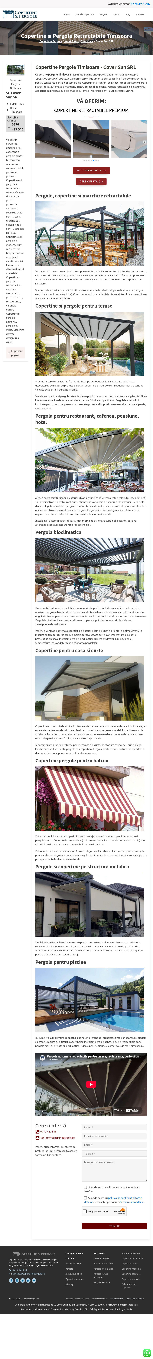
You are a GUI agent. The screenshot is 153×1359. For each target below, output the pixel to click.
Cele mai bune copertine (129, 1286)
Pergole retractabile (103, 1263)
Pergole (103, 14)
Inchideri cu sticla (73, 1273)
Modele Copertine (85, 14)
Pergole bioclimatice (103, 1268)
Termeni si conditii (99, 1298)
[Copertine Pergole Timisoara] (15, 70)
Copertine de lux (130, 1263)
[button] (84, 160)
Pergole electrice (102, 1282)
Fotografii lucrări (73, 1263)
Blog (128, 14)
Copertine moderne (131, 1268)
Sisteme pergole (101, 1258)
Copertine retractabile (132, 1258)
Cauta (116, 14)
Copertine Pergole (50, 41)
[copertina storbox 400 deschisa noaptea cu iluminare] (91, 156)
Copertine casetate (131, 1273)
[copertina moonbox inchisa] (53, 156)
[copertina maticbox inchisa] (129, 156)
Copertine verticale (131, 1279)
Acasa (67, 14)
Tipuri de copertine (74, 1279)
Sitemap (69, 1284)
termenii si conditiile (131, 1202)
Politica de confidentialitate (77, 1298)
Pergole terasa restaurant (101, 1275)
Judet (71, 41)
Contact (140, 14)
